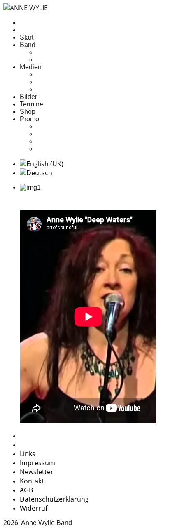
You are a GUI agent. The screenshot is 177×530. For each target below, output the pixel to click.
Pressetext (51, 126)
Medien (31, 67)
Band (27, 44)
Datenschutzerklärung (54, 499)
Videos (46, 89)
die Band (49, 59)
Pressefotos (53, 133)
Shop (27, 111)
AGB (26, 490)
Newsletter (37, 471)
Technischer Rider (62, 148)
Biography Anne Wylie (68, 141)
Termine (31, 104)
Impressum (37, 462)
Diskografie (53, 81)
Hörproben (52, 74)
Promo (29, 118)
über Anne (51, 52)
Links (27, 453)
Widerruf (33, 508)
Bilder (28, 96)
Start (26, 37)
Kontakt (32, 480)
